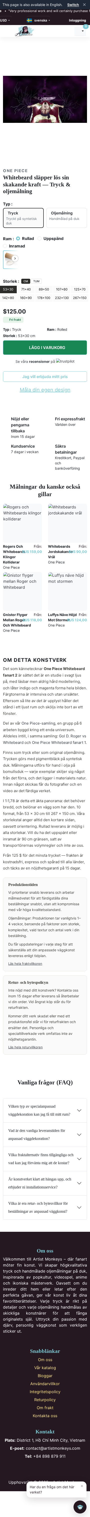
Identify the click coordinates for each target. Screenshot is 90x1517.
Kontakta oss (45, 1415)
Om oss (45, 1359)
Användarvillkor (45, 1383)
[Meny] (7, 31)
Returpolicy (45, 1399)
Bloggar (45, 1375)
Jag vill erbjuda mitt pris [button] (45, 376)
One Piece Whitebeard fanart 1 (59, 742)
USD (4, 20)
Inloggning (77, 20)
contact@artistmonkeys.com (45, 1448)
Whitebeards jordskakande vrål (60, 551)
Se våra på (36, 361)
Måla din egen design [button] (45, 390)
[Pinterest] (45, 1469)
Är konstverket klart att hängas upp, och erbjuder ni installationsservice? (39, 1183)
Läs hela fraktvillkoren (25, 964)
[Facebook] (29, 1469)
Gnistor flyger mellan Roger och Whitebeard (17, 620)
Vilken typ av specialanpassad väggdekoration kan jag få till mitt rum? (39, 1110)
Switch (73, 5)
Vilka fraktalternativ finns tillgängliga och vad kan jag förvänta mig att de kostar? (41, 1159)
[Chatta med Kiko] (80, 1506)
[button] (10, 259)
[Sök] (68, 31)
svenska (40, 20)
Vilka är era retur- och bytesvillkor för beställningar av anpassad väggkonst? (38, 1207)
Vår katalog (45, 1367)
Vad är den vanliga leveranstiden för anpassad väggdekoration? (36, 1134)
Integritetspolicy (45, 1391)
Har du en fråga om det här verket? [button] (56, 1488)
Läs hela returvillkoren (25, 1047)
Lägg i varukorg (47, 347)
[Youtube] (53, 1469)
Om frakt (45, 1407)
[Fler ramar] (15, 258)
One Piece (15, 170)
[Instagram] (37, 1469)
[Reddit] (61, 1469)
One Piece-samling (38, 723)
